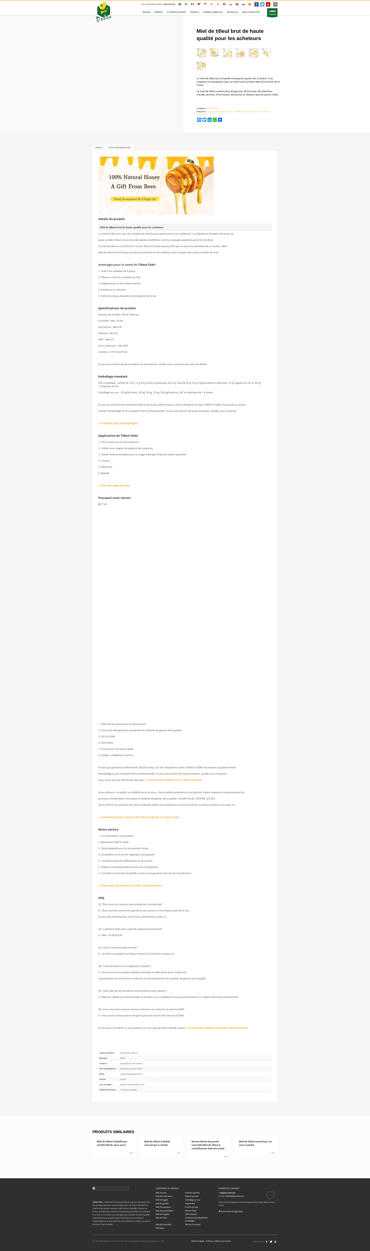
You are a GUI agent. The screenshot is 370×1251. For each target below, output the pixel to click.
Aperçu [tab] (99, 147)
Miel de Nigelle (162, 1199)
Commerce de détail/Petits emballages (196, 1219)
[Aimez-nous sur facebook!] (266, 1241)
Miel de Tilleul (213, 108)
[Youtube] (268, 4)
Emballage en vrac (192, 1199)
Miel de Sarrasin (192, 1196)
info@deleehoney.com (234, 1196)
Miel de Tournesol (193, 1224)
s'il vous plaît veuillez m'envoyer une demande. (217, 1028)
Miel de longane (162, 1214)
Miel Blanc (160, 1228)
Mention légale (197, 1241)
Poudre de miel (191, 1207)
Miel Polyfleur (191, 1214)
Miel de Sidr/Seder (163, 1224)
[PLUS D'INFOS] (131, 1153)
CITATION (272, 12)
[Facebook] (256, 4)
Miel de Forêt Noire (164, 1196)
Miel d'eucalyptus (163, 1207)
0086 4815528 (169, 4)
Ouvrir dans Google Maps (232, 1211)
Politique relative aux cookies (218, 1241)
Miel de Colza (161, 1217)
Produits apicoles (192, 1192)
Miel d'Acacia (161, 1192)
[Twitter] (262, 4)
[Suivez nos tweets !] (271, 1241)
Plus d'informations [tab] (120, 147)
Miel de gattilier (162, 1203)
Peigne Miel (190, 1203)
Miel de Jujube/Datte (164, 1210)
